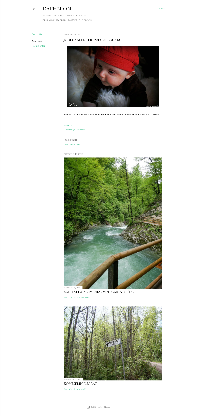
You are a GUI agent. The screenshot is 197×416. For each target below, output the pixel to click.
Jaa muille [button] (37, 34)
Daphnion (56, 8)
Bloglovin (85, 20)
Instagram (59, 20)
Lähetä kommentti (73, 144)
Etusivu (47, 20)
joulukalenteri (38, 46)
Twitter (72, 20)
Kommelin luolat (80, 383)
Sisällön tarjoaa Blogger (101, 407)
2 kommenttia (80, 389)
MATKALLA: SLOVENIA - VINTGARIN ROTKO (99, 292)
